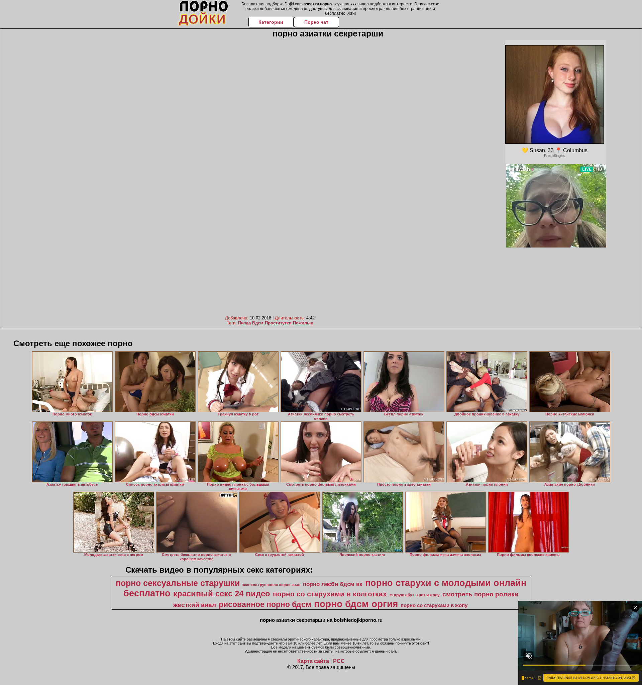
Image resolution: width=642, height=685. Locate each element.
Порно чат (316, 22)
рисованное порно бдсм (265, 604)
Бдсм (257, 322)
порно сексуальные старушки (178, 583)
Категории (270, 22)
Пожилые (303, 322)
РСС (339, 661)
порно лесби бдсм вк (332, 584)
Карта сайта (313, 661)
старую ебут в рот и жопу (415, 595)
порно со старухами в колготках (330, 594)
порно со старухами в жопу (434, 605)
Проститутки (278, 322)
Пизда (244, 322)
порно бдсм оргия (356, 604)
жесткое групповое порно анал (271, 585)
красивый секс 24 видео (221, 593)
